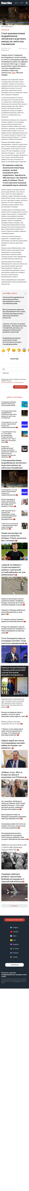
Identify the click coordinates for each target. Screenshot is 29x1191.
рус (22, 3)
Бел (16, 3)
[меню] (27, 3)
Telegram (15, 927)
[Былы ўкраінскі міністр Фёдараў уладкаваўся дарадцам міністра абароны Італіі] (14, 817)
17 (22, 675)
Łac (23, 48)
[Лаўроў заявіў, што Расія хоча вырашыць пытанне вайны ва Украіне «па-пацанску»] (14, 753)
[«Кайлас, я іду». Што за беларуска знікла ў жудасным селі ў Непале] (14, 784)
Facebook (15, 953)
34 (7, 614)
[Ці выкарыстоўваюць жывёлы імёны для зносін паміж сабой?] (14, 404)
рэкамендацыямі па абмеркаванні (12, 382)
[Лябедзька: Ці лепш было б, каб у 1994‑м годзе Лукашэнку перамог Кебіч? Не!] (14, 857)
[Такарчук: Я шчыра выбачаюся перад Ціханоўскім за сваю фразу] (14, 612)
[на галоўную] (6, 3)
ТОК (14, 940)
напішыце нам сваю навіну (14, 919)
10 (21, 818)
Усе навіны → (15, 905)
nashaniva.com (17, 981)
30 (18, 827)
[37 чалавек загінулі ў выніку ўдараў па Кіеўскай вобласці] (14, 620)
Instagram (16, 944)
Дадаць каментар (20, 386)
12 (27, 839)
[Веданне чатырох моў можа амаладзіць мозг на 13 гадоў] (14, 723)
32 (18, 849)
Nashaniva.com (5, 50)
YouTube (15, 932)
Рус (26, 48)
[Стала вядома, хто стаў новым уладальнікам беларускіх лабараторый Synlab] (14, 424)
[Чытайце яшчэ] (25, 293)
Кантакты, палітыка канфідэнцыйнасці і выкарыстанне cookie (14, 974)
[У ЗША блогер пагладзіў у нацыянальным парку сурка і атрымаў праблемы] (14, 526)
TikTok (15, 936)
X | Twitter (16, 948)
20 (25, 643)
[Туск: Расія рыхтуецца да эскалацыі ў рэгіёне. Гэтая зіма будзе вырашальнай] (14, 650)
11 (12, 748)
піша (13, 73)
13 (6, 442)
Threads (15, 957)
